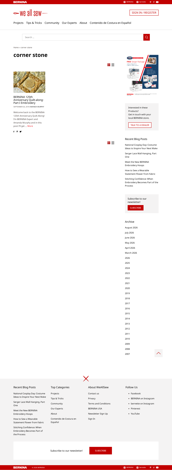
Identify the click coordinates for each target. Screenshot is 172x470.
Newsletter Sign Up (98, 413)
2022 (127, 278)
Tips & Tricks (34, 23)
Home (16, 47)
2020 (127, 288)
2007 (127, 353)
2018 (127, 298)
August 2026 (131, 227)
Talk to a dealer (140, 125)
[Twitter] (20, 131)
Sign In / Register (144, 12)
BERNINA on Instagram (142, 398)
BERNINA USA (95, 408)
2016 (127, 308)
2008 (127, 348)
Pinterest (135, 408)
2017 (127, 303)
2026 (127, 257)
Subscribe (135, 207)
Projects (18, 23)
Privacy (91, 398)
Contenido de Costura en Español (110, 23)
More (30, 126)
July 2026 (129, 232)
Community (52, 23)
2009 (127, 343)
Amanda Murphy (37, 107)
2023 (127, 273)
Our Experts (69, 23)
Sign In (91, 418)
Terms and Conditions (99, 403)
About (83, 23)
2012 (127, 328)
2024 (127, 268)
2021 (127, 283)
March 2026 (131, 252)
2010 (127, 338)
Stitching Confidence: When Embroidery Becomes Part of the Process (141, 182)
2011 (127, 333)
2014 (127, 318)
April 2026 (130, 247)
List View (113, 64)
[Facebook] (13, 131)
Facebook (136, 393)
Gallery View (109, 64)
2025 (127, 262)
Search (146, 37)
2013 (127, 323)
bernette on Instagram (142, 403)
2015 (127, 313)
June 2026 (130, 237)
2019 (127, 293)
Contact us (93, 393)
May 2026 (130, 242)
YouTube (135, 413)
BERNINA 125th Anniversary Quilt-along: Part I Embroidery (28, 100)
